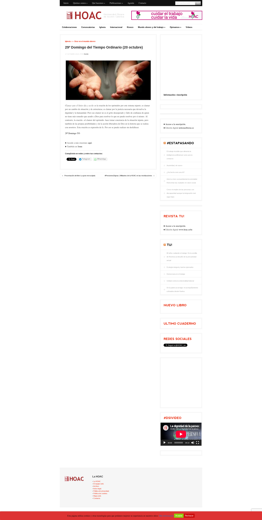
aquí (90, 142)
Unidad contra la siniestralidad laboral (180, 281)
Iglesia (102, 27)
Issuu (80, 146)
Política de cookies (100, 493)
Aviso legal (97, 489)
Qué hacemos (98, 3)
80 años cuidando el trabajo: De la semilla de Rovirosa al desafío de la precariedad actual (182, 256)
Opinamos (175, 27)
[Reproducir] (164, 442)
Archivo (96, 486)
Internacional (116, 27)
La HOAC (97, 481)
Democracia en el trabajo (176, 274)
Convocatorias (88, 27)
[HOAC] (95, 15)
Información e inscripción (175, 94)
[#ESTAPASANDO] (180, 143)
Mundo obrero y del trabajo (151, 27)
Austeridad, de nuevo (174, 165)
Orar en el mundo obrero (84, 41)
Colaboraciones (69, 27)
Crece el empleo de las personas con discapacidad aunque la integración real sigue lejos (181, 193)
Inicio (66, 3)
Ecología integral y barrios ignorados (180, 267)
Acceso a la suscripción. (175, 124)
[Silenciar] (192, 442)
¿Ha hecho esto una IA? (176, 172)
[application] (181, 434)
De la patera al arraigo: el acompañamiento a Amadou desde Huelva (182, 289)
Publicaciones (116, 3)
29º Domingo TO (72, 133)
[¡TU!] (169, 244)
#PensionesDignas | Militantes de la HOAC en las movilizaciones (128, 176)
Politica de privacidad (101, 491)
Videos (189, 27)
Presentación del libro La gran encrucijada (79, 176)
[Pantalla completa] (197, 442)
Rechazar (189, 516)
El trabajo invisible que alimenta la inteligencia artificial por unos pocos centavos (180, 155)
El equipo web (98, 484)
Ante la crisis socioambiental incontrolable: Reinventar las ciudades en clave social (182, 181)
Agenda (131, 3)
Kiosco (130, 27)
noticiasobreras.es (186, 127)
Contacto (142, 3)
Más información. (166, 515)
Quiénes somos (80, 3)
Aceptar (178, 516)
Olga (86, 54)
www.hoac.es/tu (185, 229)
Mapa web (97, 496)
